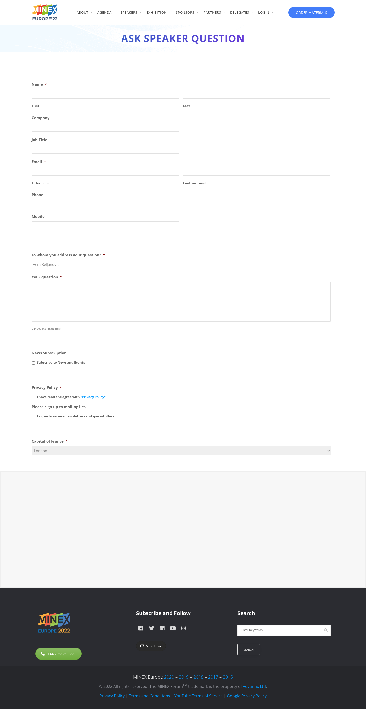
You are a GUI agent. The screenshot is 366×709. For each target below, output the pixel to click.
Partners (212, 12)
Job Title (39, 139)
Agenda (104, 12)
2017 (213, 677)
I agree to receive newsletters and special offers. (76, 416)
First (35, 106)
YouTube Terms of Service (198, 696)
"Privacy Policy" (93, 397)
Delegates (239, 12)
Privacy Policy (46, 387)
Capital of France (49, 441)
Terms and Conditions (149, 696)
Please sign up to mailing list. (59, 407)
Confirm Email (195, 183)
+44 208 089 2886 (62, 653)
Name (39, 84)
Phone (37, 194)
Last (186, 106)
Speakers (129, 12)
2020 (169, 677)
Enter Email (41, 183)
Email (39, 161)
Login (263, 12)
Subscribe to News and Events (61, 362)
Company (41, 117)
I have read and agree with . (72, 397)
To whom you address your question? (68, 255)
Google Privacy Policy (247, 696)
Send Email (154, 646)
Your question (47, 277)
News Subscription (49, 353)
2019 (184, 677)
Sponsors (185, 12)
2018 (198, 677)
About (82, 12)
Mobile (38, 216)
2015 (228, 677)
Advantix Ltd (254, 686)
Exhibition (156, 12)
